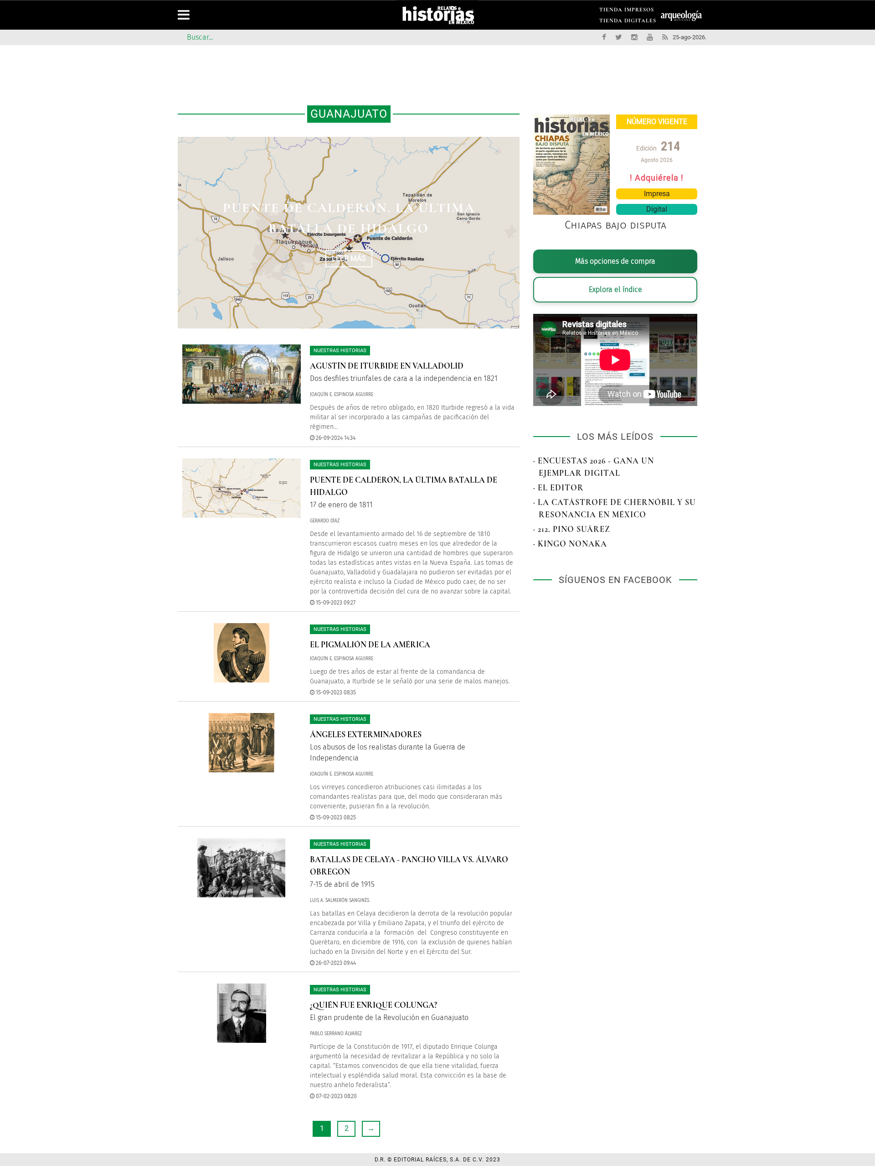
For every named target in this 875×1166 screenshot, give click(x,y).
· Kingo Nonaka (570, 544)
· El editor (558, 488)
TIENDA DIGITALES (627, 22)
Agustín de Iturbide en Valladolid (386, 366)
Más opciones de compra (615, 261)
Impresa (657, 193)
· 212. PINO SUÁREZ (571, 529)
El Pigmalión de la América (370, 645)
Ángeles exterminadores (366, 734)
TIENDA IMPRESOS (626, 11)
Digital (656, 209)
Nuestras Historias (340, 351)
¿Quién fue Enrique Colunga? (373, 1005)
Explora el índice (615, 289)
